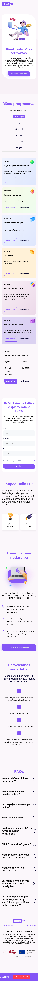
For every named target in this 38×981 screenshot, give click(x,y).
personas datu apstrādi (28, 461)
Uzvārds (6, 438)
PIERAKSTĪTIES (10, 180)
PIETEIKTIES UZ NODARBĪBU (19, 647)
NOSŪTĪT (19, 466)
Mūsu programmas (19, 73)
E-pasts (5, 449)
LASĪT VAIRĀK (24, 180)
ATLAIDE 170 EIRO (15, 977)
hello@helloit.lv (30, 926)
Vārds (5, 428)
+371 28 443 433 (7, 926)
